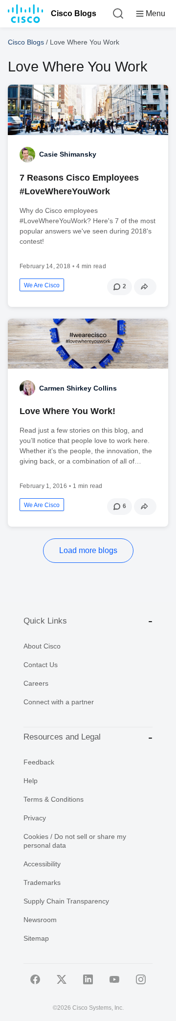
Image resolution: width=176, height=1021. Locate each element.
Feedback (38, 762)
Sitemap (36, 938)
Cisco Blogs (73, 13)
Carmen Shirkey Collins (78, 388)
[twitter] (61, 979)
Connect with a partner (58, 702)
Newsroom (40, 920)
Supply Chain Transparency (66, 901)
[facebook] (35, 979)
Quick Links (45, 621)
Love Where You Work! (67, 411)
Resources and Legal (62, 737)
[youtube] (114, 979)
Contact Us (40, 665)
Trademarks (42, 882)
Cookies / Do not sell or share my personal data (74, 841)
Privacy (34, 818)
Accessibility (42, 864)
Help (30, 781)
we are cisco (42, 285)
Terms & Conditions (53, 799)
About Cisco (42, 646)
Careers (35, 683)
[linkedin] (88, 979)
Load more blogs (88, 550)
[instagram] (141, 979)
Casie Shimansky (67, 154)
